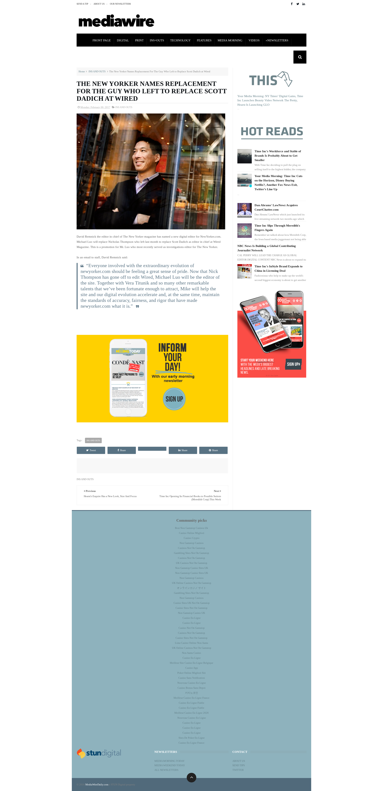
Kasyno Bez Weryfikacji (241, 57)
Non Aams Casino (191, 652)
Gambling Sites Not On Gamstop (191, 552)
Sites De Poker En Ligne (192, 737)
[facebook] (291, 4)
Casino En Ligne (192, 617)
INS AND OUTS (97, 71)
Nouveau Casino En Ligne (191, 682)
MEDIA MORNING (230, 40)
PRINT (139, 40)
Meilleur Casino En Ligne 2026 (191, 712)
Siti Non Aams (204, 57)
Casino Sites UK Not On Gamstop (192, 602)
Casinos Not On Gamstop (191, 547)
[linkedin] (303, 4)
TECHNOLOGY (180, 40)
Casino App (191, 667)
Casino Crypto (191, 537)
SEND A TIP (82, 4)
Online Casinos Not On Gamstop (118, 57)
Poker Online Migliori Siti (191, 672)
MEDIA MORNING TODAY (169, 760)
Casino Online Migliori (191, 532)
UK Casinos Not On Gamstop (191, 562)
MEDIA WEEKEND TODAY (169, 765)
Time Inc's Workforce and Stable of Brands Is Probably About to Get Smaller (278, 156)
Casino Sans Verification (191, 677)
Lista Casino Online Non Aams (191, 642)
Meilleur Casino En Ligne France (191, 697)
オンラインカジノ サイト (191, 587)
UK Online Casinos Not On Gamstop (191, 582)
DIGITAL (123, 40)
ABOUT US (99, 4)
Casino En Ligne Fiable (191, 702)
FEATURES (204, 40)
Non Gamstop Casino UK (191, 612)
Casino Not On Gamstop (192, 627)
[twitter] (297, 4)
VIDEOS (254, 40)
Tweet (93, 450)
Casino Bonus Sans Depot (191, 687)
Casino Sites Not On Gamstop (191, 607)
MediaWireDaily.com (96, 784)
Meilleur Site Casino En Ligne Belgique (191, 662)
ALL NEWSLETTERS (166, 769)
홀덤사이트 (274, 57)
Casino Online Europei (169, 57)
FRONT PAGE (102, 40)
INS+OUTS (157, 40)
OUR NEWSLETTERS (120, 4)
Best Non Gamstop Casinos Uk (191, 527)
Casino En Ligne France (191, 742)
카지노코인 (191, 692)
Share (123, 450)
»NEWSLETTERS (277, 40)
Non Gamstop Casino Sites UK (191, 567)
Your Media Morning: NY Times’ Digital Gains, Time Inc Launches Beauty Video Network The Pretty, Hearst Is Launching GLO (270, 100)
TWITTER (238, 769)
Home (82, 71)
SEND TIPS (238, 765)
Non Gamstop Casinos (191, 542)
